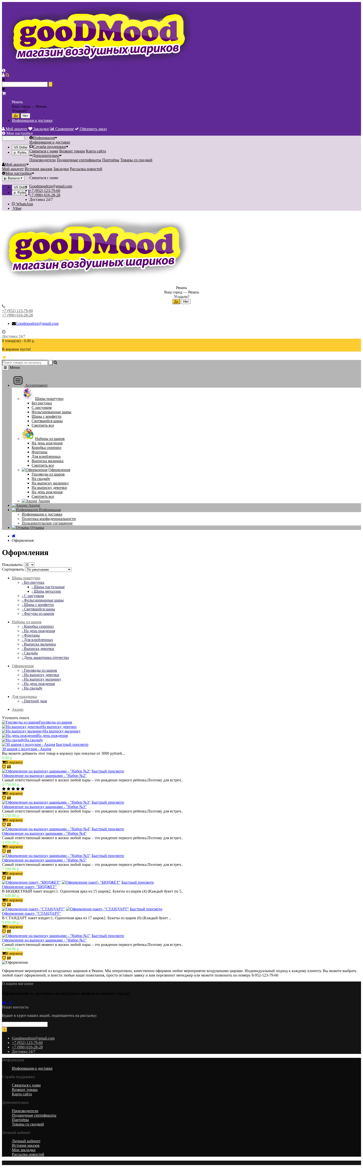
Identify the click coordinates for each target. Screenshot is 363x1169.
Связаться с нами (43, 151)
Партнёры (110, 160)
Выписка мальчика (47, 461)
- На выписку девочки (40, 675)
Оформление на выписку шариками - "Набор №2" (44, 775)
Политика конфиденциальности (49, 519)
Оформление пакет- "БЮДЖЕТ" (29, 887)
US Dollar (20, 147)
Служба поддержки (49, 147)
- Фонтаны (31, 635)
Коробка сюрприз (46, 447)
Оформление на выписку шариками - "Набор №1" (44, 940)
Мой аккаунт (15, 164)
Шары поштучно (49, 399)
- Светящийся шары (38, 609)
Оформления (59, 470)
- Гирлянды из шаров (39, 670)
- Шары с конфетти (38, 605)
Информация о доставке (32, 120)
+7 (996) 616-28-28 (44, 195)
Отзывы (36, 527)
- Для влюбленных (37, 640)
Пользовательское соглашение (47, 523)
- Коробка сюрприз (38, 626)
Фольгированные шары (51, 412)
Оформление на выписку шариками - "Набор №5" (44, 860)
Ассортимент (36, 385)
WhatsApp (24, 204)
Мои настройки (18, 173)
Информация (44, 138)
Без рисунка (42, 403)
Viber (16, 208)
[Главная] (14, 536)
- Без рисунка (33, 582)
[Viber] (17, 1003)
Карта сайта (96, 151)
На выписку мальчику (50, 483)
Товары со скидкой (136, 160)
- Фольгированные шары (43, 600)
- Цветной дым (34, 701)
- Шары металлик (46, 591)
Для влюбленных (46, 456)
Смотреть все (43, 425)
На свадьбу (41, 479)
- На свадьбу (32, 688)
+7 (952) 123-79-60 (44, 190)
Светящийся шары (47, 421)
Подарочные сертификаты (79, 160)
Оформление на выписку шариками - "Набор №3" (44, 807)
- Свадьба (30, 653)
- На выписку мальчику (41, 679)
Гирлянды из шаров (48, 474)
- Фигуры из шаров (38, 613)
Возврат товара (72, 151)
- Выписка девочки (38, 649)
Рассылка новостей (86, 169)
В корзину (14, 762)
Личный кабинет (26, 1141)
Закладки (61, 169)
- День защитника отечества (45, 657)
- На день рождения (38, 631)
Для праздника (24, 696)
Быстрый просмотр (72, 744)
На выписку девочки (49, 487)
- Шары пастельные (48, 587)
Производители (42, 160)
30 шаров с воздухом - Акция (26, 749)
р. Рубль (20, 152)
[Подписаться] (4, 1029)
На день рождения (47, 443)
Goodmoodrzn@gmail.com (50, 186)
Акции (44, 501)
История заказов (38, 169)
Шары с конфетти (46, 416)
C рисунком (42, 407)
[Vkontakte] (5, 1003)
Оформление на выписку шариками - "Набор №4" (44, 833)
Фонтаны (39, 452)
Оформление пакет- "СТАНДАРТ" (31, 913)
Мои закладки (24, 1150)
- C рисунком (33, 596)
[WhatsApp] (12, 1003)
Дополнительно (46, 155)
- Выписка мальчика (39, 644)
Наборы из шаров (50, 439)
